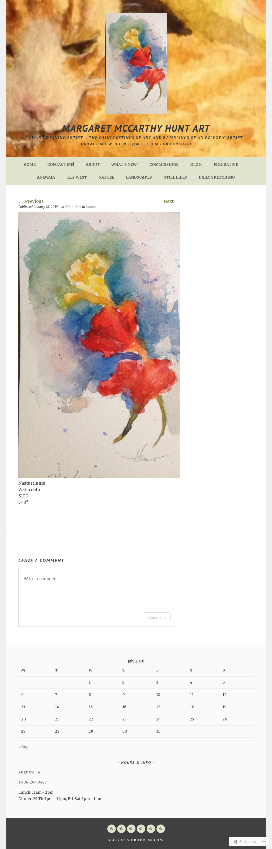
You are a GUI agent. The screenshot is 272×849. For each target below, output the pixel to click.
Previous (34, 201)
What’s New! (124, 164)
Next (169, 201)
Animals (46, 177)
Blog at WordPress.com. (136, 840)
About (93, 164)
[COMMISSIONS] (151, 829)
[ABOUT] (131, 829)
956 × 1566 (73, 207)
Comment (156, 617)
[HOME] (111, 829)
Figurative (226, 164)
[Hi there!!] (121, 829)
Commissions (163, 164)
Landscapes (139, 177)
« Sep (23, 746)
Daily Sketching (217, 177)
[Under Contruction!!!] (160, 829)
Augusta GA (29, 772)
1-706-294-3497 (32, 782)
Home (29, 164)
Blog (196, 164)
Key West (77, 177)
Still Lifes (175, 177)
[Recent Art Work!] (141, 829)
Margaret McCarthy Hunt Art (136, 128)
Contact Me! (60, 164)
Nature (106, 177)
